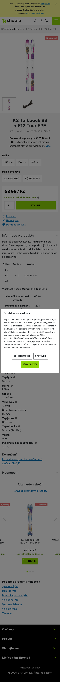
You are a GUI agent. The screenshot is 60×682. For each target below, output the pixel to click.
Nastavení (40, 356)
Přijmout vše (30, 364)
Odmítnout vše (22, 356)
